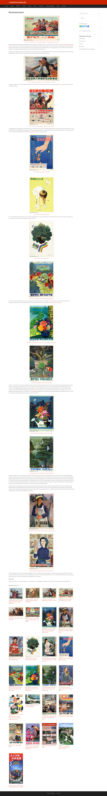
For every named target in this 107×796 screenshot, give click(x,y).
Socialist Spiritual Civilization (55, 302)
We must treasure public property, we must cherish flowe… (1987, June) (15, 718)
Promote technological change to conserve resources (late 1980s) (49, 717)
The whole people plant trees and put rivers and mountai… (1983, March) (48, 689)
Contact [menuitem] (64, 6)
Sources (11, 579)
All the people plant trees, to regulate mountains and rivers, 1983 (41, 473)
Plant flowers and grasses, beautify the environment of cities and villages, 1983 (41, 342)
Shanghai (33, 389)
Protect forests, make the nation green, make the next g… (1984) (66, 689)
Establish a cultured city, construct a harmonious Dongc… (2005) (64, 747)
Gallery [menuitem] (12, 6)
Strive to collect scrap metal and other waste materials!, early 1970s (41, 126)
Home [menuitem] (6, 6)
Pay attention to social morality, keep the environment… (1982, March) (66, 631)
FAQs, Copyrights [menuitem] (50, 6)
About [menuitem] (58, 6)
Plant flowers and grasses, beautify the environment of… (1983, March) (32, 689)
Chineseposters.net (17, 2)
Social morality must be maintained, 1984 (41, 214)
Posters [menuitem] (24, 6)
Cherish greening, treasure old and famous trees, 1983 (41, 382)
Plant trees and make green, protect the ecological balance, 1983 (41, 298)
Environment (82, 41)
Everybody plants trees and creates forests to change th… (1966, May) (32, 600)
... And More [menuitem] (41, 6)
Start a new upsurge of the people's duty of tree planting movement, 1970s (41, 82)
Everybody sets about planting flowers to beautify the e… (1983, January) (49, 660)
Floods (80, 43)
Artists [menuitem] (29, 6)
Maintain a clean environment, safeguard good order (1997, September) (32, 747)
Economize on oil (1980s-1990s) (66, 716)
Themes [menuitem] (18, 6)
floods (42, 477)
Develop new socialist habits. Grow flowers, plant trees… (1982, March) (48, 631)
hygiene (32, 131)
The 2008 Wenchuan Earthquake (87, 49)
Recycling (81, 46)
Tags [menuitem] (35, 6)
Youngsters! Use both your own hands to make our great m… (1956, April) (16, 602)
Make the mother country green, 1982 (41, 258)
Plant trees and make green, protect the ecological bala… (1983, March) (15, 689)
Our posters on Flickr (86, 30)
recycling (62, 84)
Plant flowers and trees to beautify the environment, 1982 (41, 433)
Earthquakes (82, 38)
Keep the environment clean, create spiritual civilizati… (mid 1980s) (32, 620)
